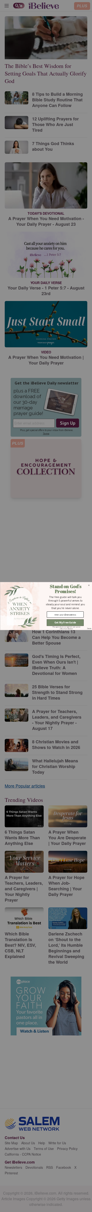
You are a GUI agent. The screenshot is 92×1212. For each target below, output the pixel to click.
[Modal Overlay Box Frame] (46, 606)
